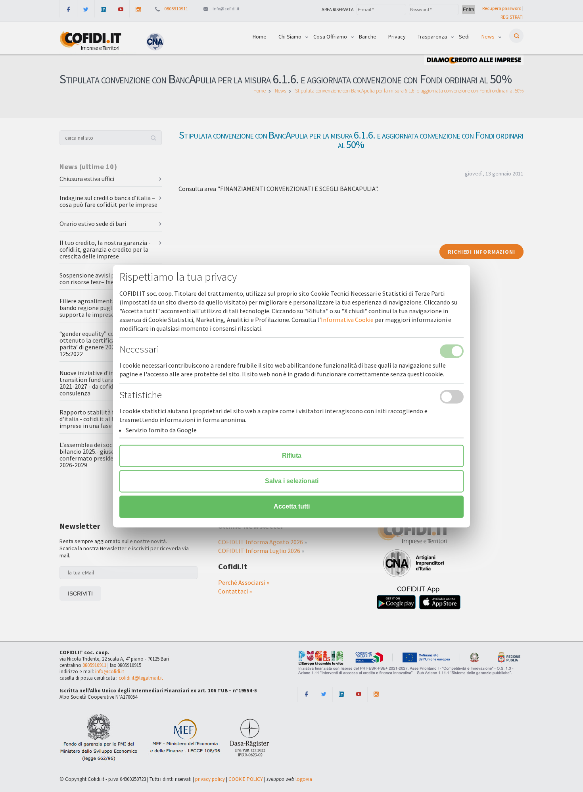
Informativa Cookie (347, 320)
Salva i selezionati (291, 481)
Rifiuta (291, 455)
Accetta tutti (292, 506)
